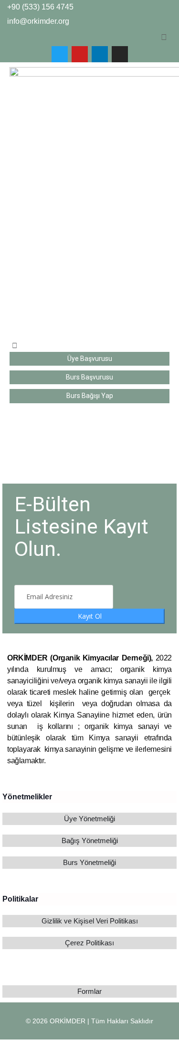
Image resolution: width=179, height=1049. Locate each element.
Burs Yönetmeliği (89, 862)
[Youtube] (80, 54)
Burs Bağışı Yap (89, 395)
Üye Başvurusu (89, 358)
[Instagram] (120, 54)
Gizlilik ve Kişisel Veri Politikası (90, 921)
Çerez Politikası (89, 943)
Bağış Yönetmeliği (90, 840)
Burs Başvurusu (89, 377)
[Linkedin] (100, 54)
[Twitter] (60, 54)
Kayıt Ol (90, 616)
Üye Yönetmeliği (89, 819)
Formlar (89, 991)
